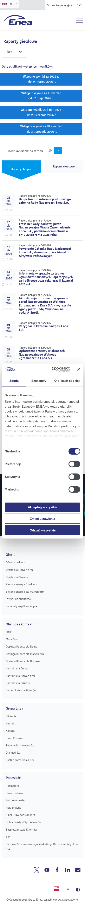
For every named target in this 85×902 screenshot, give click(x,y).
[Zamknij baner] (78, 369)
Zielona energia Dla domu (21, 584)
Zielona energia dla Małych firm (25, 591)
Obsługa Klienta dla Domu (21, 646)
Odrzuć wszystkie (42, 530)
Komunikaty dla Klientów (21, 690)
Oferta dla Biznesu (17, 577)
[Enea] (18, 20)
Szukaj (71, 20)
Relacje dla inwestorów (20, 745)
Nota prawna (13, 807)
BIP (8, 837)
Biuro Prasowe (14, 738)
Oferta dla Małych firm (19, 570)
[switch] (74, 464)
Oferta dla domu (15, 562)
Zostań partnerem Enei (20, 760)
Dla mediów (13, 752)
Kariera (10, 730)
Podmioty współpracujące (21, 606)
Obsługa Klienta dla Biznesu (23, 661)
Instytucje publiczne (18, 599)
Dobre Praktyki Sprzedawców (23, 822)
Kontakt (10, 723)
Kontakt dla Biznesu (18, 683)
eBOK (9, 632)
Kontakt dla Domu (17, 668)
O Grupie (11, 716)
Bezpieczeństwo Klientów (21, 829)
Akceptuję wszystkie (42, 507)
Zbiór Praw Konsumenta (20, 815)
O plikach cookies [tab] (67, 380)
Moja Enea (12, 639)
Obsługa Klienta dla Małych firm (25, 654)
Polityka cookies (16, 800)
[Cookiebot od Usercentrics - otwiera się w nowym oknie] (52, 369)
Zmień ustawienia (42, 518)
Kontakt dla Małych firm (20, 676)
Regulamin (12, 786)
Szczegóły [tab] (38, 380)
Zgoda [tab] (14, 380)
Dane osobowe (14, 793)
